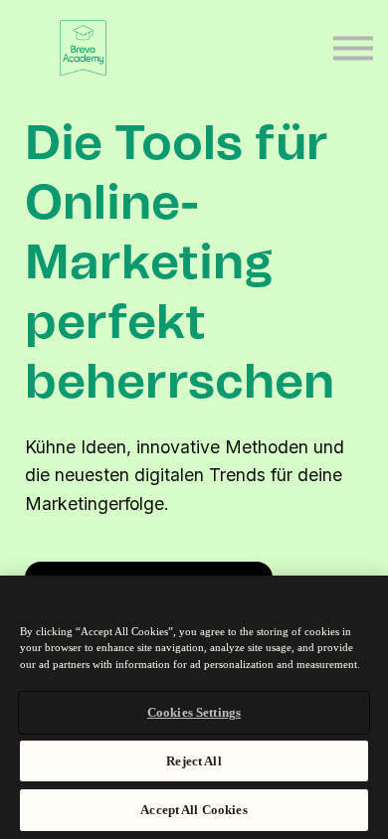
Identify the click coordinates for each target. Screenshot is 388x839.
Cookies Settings (194, 712)
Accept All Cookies (193, 809)
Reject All (193, 761)
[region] (194, 707)
